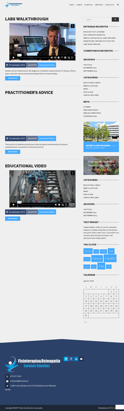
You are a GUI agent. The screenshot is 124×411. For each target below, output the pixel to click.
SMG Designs (114, 408)
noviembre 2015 (89, 68)
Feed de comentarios (92, 113)
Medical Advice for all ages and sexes (99, 38)
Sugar (93, 266)
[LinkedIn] (76, 359)
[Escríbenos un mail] (81, 359)
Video (108, 266)
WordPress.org (90, 116)
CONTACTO (109, 5)
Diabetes (103, 251)
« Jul (85, 322)
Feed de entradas (90, 110)
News (85, 89)
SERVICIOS (99, 5)
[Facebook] (71, 359)
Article (88, 251)
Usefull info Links (91, 95)
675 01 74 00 (15, 376)
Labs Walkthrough (26, 19)
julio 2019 (87, 65)
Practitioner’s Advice (29, 92)
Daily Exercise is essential (94, 35)
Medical (87, 266)
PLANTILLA (89, 5)
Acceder (86, 107)
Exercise (87, 259)
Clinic (96, 251)
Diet (111, 251)
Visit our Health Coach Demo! (100, 170)
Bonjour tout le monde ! (94, 32)
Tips (101, 266)
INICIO (72, 5)
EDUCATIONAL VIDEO (25, 166)
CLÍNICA (79, 5)
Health (110, 258)
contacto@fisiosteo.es (19, 381)
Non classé (88, 92)
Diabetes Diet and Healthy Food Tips (99, 41)
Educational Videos (91, 83)
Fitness (97, 258)
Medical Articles (90, 86)
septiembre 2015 (90, 71)
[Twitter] (66, 359)
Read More (12, 78)
